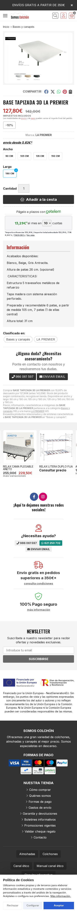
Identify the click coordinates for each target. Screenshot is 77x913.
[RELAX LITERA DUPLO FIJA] (56, 447)
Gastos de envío (40, 807)
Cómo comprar (40, 790)
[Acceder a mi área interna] (64, 16)
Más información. (60, 896)
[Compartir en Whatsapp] (59, 91)
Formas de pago (40, 801)
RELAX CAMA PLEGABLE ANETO (18, 468)
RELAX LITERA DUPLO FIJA (56, 466)
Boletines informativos (40, 819)
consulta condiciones (38, 583)
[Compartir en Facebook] (46, 91)
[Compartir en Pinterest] (65, 91)
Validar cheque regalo (40, 831)
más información (38, 609)
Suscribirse (38, 659)
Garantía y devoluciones (40, 813)
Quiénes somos (40, 796)
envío (23, 118)
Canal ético (21, 866)
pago (33, 118)
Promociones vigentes (40, 825)
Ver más (31, 235)
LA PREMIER (37, 411)
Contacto (40, 837)
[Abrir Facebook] (34, 496)
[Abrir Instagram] (43, 496)
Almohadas (27, 854)
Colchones (50, 854)
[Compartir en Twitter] (52, 91)
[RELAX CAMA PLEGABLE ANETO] (20, 447)
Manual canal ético (50, 866)
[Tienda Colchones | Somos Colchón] (19, 15)
